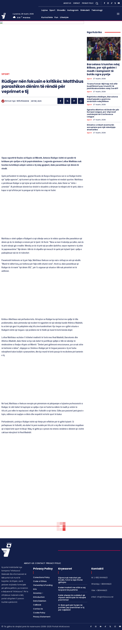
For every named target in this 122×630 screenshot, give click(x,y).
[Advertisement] (42, 132)
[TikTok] (111, 3)
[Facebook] (104, 3)
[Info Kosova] (3, 101)
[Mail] (101, 627)
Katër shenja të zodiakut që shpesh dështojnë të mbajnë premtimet (72, 597)
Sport (5, 74)
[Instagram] (108, 3)
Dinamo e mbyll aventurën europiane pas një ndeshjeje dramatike (101, 127)
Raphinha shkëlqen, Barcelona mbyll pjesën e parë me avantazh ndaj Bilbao (102, 99)
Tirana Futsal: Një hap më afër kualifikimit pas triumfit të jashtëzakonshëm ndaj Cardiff (102, 86)
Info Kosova (23, 101)
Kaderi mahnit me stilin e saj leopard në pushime (71, 588)
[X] (115, 3)
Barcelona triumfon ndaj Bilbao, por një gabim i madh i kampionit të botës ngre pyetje (103, 69)
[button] (97, 3)
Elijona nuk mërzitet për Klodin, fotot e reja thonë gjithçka (70, 580)
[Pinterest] (74, 101)
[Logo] (6, 16)
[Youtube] (119, 3)
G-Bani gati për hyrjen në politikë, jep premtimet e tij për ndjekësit (71, 607)
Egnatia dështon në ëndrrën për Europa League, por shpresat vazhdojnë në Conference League (103, 113)
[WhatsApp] (81, 101)
